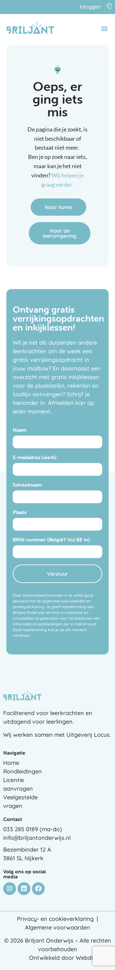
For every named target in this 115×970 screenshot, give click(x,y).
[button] (104, 28)
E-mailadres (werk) (35, 457)
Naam (19, 430)
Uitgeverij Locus (88, 734)
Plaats (20, 512)
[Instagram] (9, 888)
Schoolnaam (27, 485)
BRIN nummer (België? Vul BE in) (51, 540)
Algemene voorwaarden (57, 927)
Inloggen (90, 7)
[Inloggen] (108, 6)
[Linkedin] (24, 888)
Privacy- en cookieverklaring (55, 918)
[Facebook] (38, 888)
